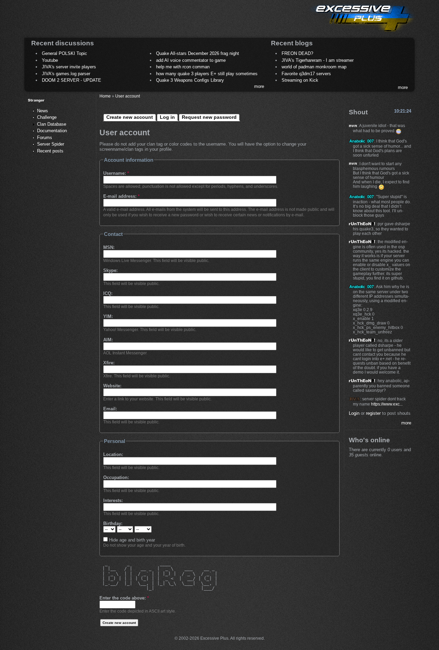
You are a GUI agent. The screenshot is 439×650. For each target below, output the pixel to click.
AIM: (108, 339)
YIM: (108, 316)
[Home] (362, 32)
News (42, 110)
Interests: (113, 500)
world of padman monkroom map (314, 66)
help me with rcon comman (183, 66)
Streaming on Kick (300, 80)
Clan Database (51, 124)
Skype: (110, 270)
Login (354, 413)
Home (105, 96)
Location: (113, 454)
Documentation (52, 130)
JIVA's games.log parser (66, 73)
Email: (110, 408)
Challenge (47, 117)
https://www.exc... (387, 404)
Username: (116, 173)
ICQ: (107, 293)
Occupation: (116, 477)
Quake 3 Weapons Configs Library (190, 80)
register (373, 413)
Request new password (209, 117)
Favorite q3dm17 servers (306, 73)
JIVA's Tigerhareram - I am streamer (318, 60)
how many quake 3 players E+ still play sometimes (207, 73)
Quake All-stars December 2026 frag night (197, 53)
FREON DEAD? (297, 53)
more (259, 86)
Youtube (50, 60)
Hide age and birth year (131, 540)
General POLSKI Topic (64, 53)
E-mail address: (121, 196)
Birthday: (112, 523)
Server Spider (50, 144)
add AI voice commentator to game (191, 60)
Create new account (129, 117)
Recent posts (50, 150)
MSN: (109, 247)
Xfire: (109, 362)
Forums (44, 137)
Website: (112, 385)
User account (127, 96)
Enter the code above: (124, 598)
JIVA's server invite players (69, 66)
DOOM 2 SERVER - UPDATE (71, 80)
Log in (167, 117)
